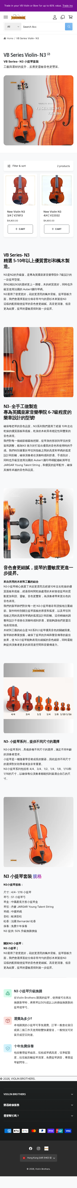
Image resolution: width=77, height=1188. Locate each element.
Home (10, 38)
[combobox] (47, 26)
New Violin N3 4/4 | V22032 (52, 213)
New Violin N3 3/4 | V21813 (16, 213)
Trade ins (67, 5)
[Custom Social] (46, 1148)
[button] (6, 17)
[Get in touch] (63, 17)
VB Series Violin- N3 (27, 38)
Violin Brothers (42, 1169)
